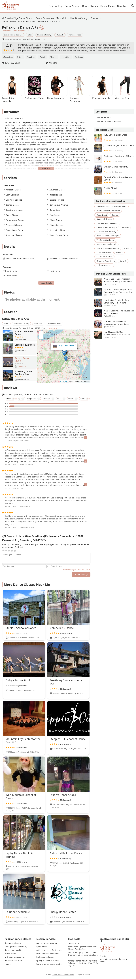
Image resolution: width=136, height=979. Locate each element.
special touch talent (104, 257)
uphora (119, 252)
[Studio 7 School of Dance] (24, 607)
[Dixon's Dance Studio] (68, 774)
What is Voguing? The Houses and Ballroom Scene (119, 313)
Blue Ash (95, 18)
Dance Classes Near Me (113, 6)
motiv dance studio (13, 960)
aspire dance (10, 953)
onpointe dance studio (106, 261)
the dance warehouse (105, 240)
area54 (126, 248)
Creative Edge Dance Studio (64, 6)
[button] (63, 355)
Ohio (64, 18)
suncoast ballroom (104, 252)
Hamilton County (78, 18)
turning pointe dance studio (48, 964)
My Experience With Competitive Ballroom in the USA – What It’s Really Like (83, 963)
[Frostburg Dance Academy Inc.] (68, 660)
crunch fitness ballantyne (107, 227)
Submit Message (81, 574)
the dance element (13, 943)
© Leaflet (63, 381)
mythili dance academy (15, 957)
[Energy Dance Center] (68, 891)
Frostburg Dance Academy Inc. (64, 346)
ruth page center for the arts (49, 950)
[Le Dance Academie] (24, 891)
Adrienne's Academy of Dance (119, 158)
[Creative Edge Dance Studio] (10, 6)
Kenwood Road (75, 35)
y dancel (125, 227)
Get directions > (54, 328)
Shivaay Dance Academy (116, 169)
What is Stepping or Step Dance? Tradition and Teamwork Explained (83, 955)
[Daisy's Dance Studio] (24, 660)
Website (53, 62)
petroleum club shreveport (107, 223)
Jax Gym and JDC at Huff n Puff (119, 148)
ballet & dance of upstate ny (108, 210)
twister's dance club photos (108, 248)
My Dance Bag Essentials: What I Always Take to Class (83, 948)
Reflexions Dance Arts (49, 21)
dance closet (102, 215)
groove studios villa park (106, 244)
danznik (123, 261)
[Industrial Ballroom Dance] (68, 832)
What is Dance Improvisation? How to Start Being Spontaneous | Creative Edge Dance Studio (118, 281)
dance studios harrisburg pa (108, 236)
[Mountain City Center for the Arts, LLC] (24, 718)
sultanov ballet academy (106, 231)
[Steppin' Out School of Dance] (68, 718)
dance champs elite (13, 950)
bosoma (115, 215)
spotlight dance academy (16, 947)
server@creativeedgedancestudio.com (114, 960)
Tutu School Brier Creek (115, 137)
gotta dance (41, 947)
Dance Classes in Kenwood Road (18, 21)
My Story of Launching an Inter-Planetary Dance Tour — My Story (118, 292)
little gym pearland (104, 265)
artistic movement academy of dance (111, 206)
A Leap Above (113, 190)
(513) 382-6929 (12, 62)
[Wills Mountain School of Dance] (24, 774)
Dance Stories (90, 6)
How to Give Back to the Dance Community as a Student (117, 303)
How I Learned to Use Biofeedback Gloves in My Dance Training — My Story (118, 335)
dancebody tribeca (104, 219)
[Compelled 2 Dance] (68, 607)
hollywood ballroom (45, 957)
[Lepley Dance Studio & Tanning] (24, 832)
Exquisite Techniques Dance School (118, 180)
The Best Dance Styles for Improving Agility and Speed (116, 324)
